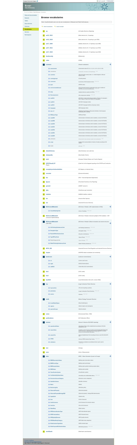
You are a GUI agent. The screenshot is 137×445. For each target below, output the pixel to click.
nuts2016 (52, 129)
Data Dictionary (36, 12)
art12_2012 (49, 35)
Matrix (51, 384)
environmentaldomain (55, 87)
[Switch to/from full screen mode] (104, 1)
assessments (53, 68)
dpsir (51, 84)
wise (47, 356)
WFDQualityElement (55, 417)
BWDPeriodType (54, 363)
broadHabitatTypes (54, 303)
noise (47, 314)
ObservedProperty (54, 390)
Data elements (28, 23)
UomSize (52, 405)
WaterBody (53, 408)
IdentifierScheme (54, 381)
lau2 (47, 275)
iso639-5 (52, 105)
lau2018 (48, 280)
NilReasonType (54, 114)
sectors (52, 294)
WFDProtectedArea (55, 414)
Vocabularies (28, 29)
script (51, 142)
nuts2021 (52, 132)
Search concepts (60, 26)
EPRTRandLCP (50, 163)
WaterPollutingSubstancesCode (58, 243)
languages (52, 108)
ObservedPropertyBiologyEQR (57, 393)
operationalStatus (54, 326)
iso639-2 (52, 98)
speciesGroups (54, 309)
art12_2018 (49, 39)
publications (49, 318)
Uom (51, 399)
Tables (26, 20)
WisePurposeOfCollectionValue (58, 426)
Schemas (27, 26)
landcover (49, 256)
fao (47, 177)
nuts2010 (52, 123)
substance (52, 342)
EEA (31, 1)
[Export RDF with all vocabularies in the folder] (110, 65)
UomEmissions (54, 402)
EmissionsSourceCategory (56, 378)
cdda (47, 60)
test (47, 348)
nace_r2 (52, 111)
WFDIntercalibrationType (56, 411)
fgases (48, 182)
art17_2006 (49, 43)
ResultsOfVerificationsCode (57, 233)
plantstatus (53, 291)
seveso (48, 322)
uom (47, 352)
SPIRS (52, 338)
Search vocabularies (48, 26)
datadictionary (50, 151)
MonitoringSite (54, 387)
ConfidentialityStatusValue (56, 375)
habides (48, 194)
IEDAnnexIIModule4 (52, 221)
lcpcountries (53, 288)
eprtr (47, 159)
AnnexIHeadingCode (55, 210)
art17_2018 (49, 52)
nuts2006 (52, 120)
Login (99, 1)
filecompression (54, 95)
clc (51, 260)
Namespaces (28, 34)
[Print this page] (102, 1)
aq (46, 31)
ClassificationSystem (55, 372)
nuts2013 (52, 126)
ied (47, 202)
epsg (51, 91)
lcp (47, 284)
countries (52, 74)
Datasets (27, 18)
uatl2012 (52, 266)
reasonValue (53, 330)
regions (52, 306)
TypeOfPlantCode (54, 237)
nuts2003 (52, 117)
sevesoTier (53, 335)
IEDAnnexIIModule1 (52, 207)
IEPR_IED (49, 248)
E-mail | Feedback (29, 440)
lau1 (47, 271)
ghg (47, 190)
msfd (47, 299)
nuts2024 (52, 135)
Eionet (31, 12)
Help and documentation (31, 15)
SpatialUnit (53, 396)
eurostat (48, 173)
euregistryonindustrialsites (54, 169)
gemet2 (48, 186)
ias (47, 198)
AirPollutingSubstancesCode (57, 227)
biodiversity (49, 56)
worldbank (49, 431)
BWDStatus (53, 369)
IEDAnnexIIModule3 (52, 215)
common (48, 64)
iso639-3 (52, 102)
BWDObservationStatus (56, 360)
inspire (48, 252)
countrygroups (54, 78)
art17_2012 (49, 48)
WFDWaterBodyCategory (56, 420)
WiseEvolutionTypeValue (56, 423)
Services (27, 32)
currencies (52, 81)
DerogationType (54, 230)
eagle (51, 263)
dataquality (49, 155)
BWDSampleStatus (55, 366)
